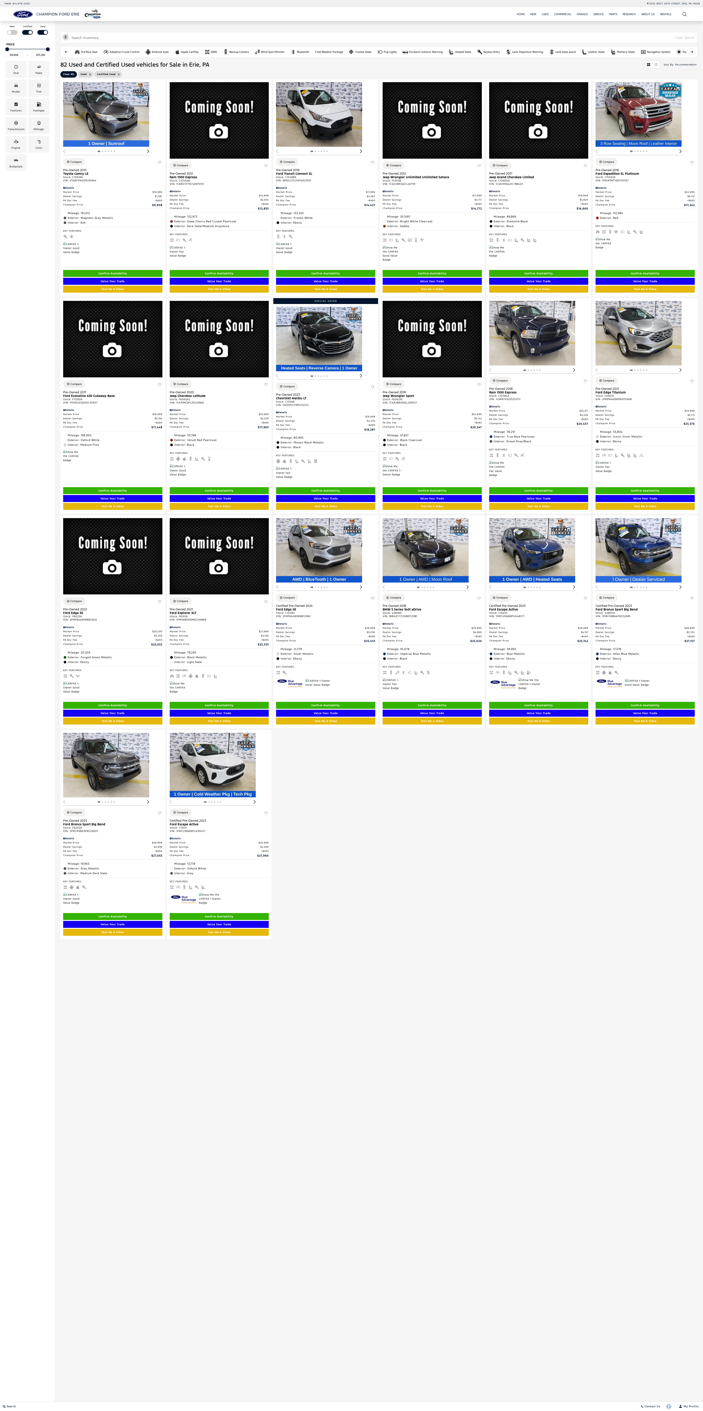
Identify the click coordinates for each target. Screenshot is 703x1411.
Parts (613, 14)
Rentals (665, 14)
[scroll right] (691, 51)
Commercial (562, 14)
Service (598, 14)
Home (521, 14)
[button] (684, 14)
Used (545, 14)
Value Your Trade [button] (113, 281)
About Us (648, 14)
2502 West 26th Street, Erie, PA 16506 (674, 3)
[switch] (12, 30)
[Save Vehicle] (159, 162)
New (533, 14)
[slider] (7, 49)
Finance (582, 14)
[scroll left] (66, 51)
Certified (27, 26)
